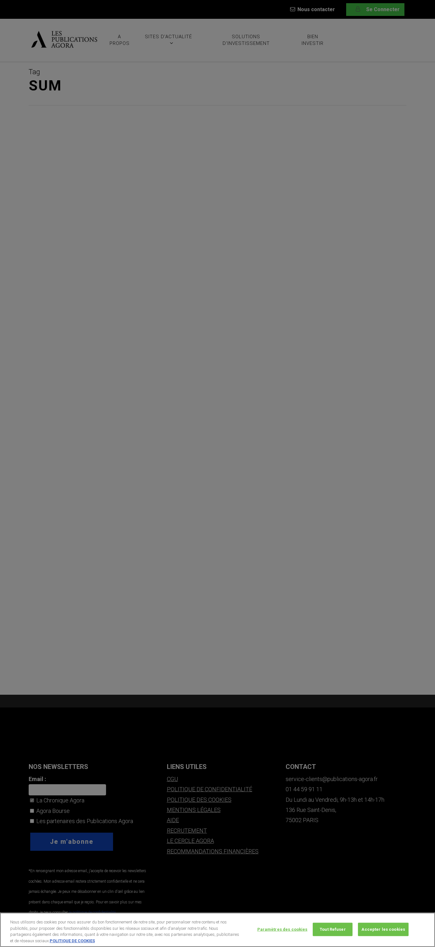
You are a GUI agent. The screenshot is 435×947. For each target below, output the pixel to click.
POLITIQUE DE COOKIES (72, 940)
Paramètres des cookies (282, 929)
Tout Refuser (333, 929)
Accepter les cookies (383, 929)
